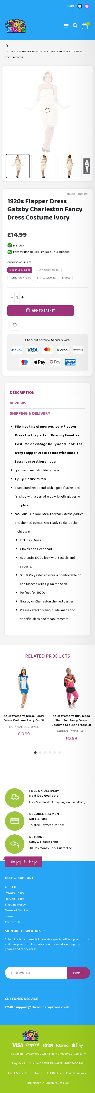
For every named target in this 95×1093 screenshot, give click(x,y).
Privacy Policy (14, 893)
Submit (78, 972)
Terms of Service (16, 910)
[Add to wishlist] (14, 325)
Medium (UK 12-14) (20, 278)
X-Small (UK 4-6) (20, 270)
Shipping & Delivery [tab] (30, 413)
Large (66, 278)
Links (70, 6)
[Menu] (66, 26)
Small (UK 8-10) (46, 278)
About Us (11, 887)
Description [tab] (22, 393)
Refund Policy (14, 898)
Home (7, 46)
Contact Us (12, 922)
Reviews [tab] (18, 403)
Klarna (9, 916)
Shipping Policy (15, 904)
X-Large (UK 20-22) (47, 270)
